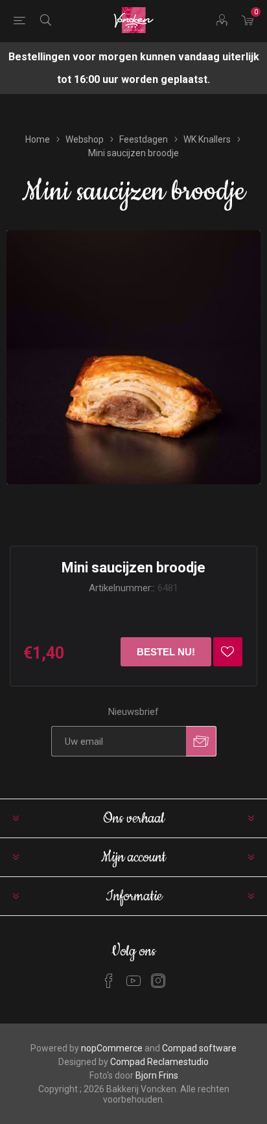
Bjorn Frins (156, 1075)
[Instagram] (158, 980)
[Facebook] (109, 980)
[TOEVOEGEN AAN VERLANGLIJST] (227, 651)
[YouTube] (133, 980)
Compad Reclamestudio (159, 1062)
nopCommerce (112, 1048)
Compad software (199, 1048)
